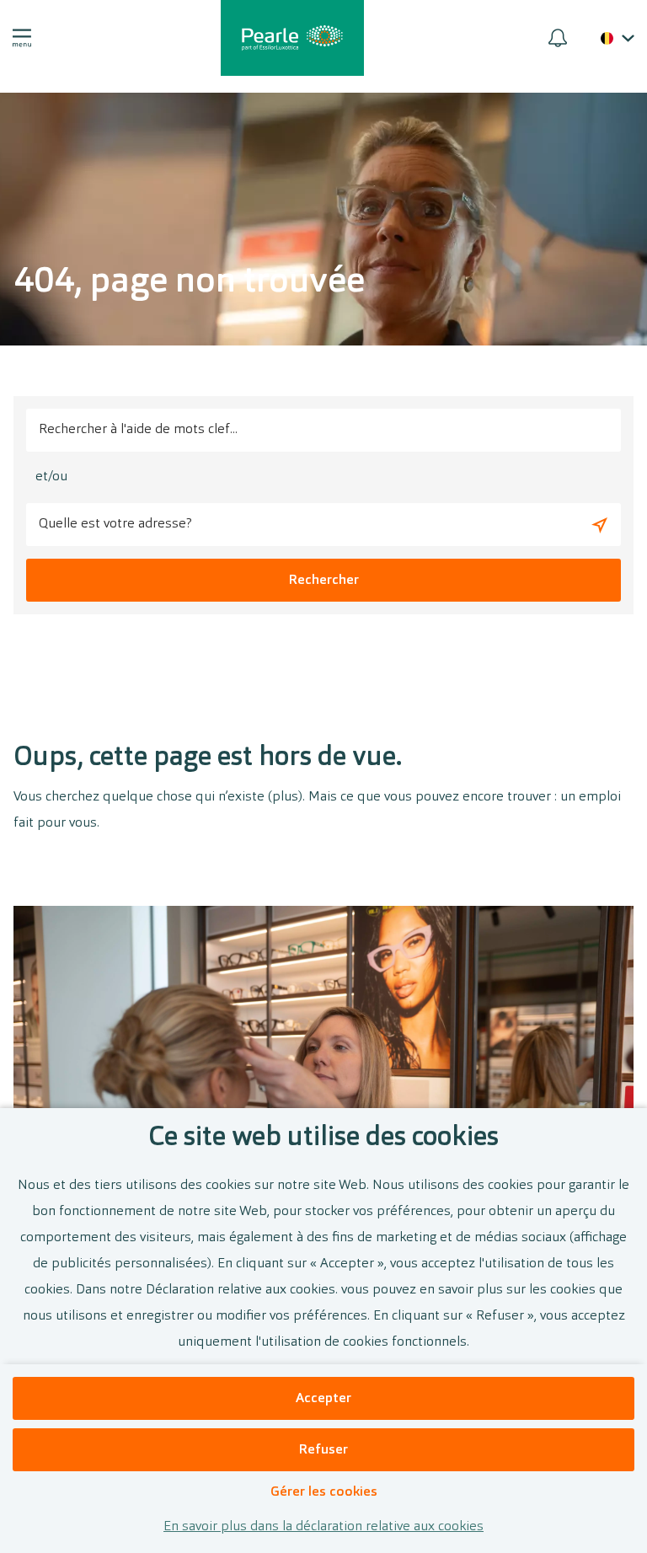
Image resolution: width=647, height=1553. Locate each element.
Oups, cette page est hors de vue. (207, 758)
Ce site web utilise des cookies (323, 1138)
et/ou (51, 477)
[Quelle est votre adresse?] (599, 524)
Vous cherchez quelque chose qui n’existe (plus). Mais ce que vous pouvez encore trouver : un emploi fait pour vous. (317, 810)
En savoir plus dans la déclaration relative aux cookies (323, 1527)
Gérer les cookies (323, 1492)
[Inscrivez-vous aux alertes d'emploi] (557, 38)
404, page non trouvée (189, 283)
